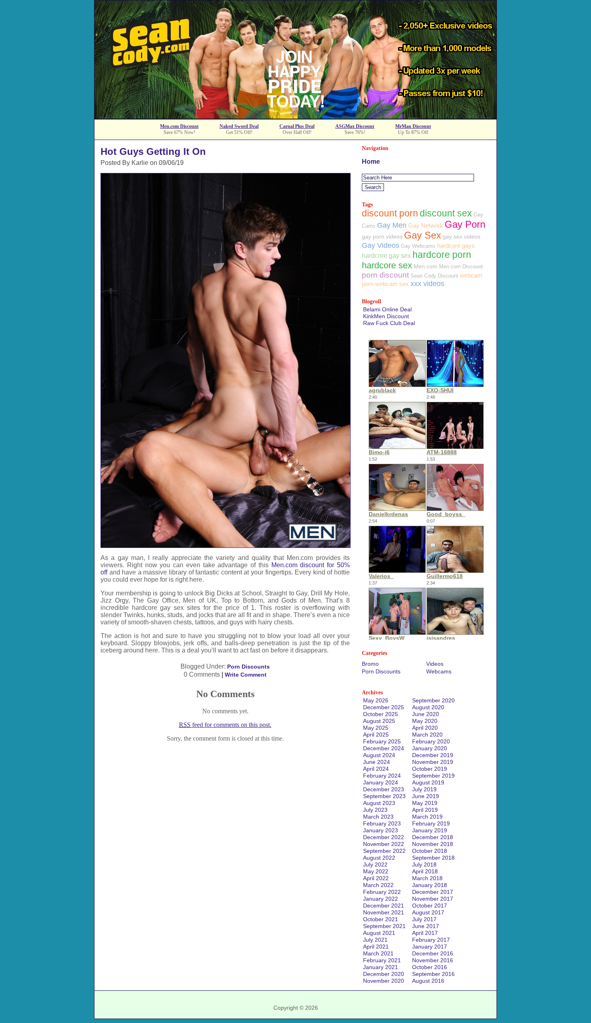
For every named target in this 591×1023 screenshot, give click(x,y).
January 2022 (380, 898)
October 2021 (380, 919)
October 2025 (380, 714)
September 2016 (433, 974)
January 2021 (380, 967)
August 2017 (428, 912)
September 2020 (433, 700)
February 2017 (431, 940)
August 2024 (379, 755)
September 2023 (384, 796)
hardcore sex (387, 265)
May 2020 (424, 721)
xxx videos (427, 284)
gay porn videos (382, 236)
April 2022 (376, 878)
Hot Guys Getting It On (153, 151)
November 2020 (383, 981)
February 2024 (382, 775)
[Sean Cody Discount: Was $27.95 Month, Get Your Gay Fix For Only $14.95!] (295, 116)
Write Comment (246, 674)
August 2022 (379, 857)
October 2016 (429, 967)
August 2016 (428, 981)
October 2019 (429, 769)
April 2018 (425, 871)
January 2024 (380, 782)
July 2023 (375, 810)
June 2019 (425, 796)
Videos (434, 664)
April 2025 (376, 734)
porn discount (385, 275)
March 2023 (378, 816)
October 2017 (429, 905)
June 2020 (425, 714)
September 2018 (433, 857)
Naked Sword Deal (239, 126)
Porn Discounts (248, 666)
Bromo (370, 664)
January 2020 (429, 748)
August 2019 (428, 782)
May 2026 (375, 700)
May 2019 (424, 803)
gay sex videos (461, 236)
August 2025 (379, 721)
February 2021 (382, 960)
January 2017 (429, 946)
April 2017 (425, 933)
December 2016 (432, 953)
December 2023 (383, 789)
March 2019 (427, 816)
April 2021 (376, 946)
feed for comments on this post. (225, 724)
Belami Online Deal (387, 309)
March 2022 (378, 885)
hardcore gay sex (386, 255)
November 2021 (383, 912)
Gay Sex (422, 235)
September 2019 (433, 775)
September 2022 (384, 851)
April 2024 (376, 769)
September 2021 (384, 926)
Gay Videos (380, 245)
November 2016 (432, 960)
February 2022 (382, 892)
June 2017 (425, 926)
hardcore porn (441, 255)
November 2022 (383, 844)
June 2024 (376, 762)
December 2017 (432, 892)
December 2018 (432, 837)
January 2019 (429, 830)
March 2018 (427, 878)
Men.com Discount (179, 126)
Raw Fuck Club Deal (389, 323)
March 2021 (378, 953)
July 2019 (424, 789)
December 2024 (383, 748)
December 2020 (383, 974)
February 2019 (431, 823)
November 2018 (432, 844)
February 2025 (382, 741)
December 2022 (383, 837)
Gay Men (391, 225)
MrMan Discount (413, 126)
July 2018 (424, 864)
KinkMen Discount (386, 316)
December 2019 (432, 755)
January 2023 (380, 830)
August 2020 (428, 707)
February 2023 (382, 823)
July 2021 (375, 940)
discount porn (390, 213)
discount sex (446, 213)
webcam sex (392, 283)
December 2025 (383, 707)
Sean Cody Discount (434, 276)
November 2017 (432, 898)
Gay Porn (465, 224)
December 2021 (383, 905)
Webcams (438, 671)
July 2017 (424, 919)
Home (371, 161)
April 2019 (425, 810)
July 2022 (375, 864)
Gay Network (425, 225)
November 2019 (432, 762)
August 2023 (379, 803)
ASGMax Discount (354, 126)
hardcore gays (456, 245)
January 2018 (429, 885)
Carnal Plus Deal (296, 126)
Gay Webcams (418, 246)
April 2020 (425, 728)
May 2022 (375, 871)
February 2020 (431, 741)
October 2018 (429, 851)
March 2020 (427, 734)
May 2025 (375, 728)
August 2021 (379, 933)
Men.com (425, 266)
